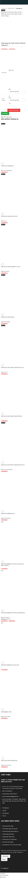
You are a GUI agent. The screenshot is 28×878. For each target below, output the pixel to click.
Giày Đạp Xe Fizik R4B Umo (7, 317)
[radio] (17, 61)
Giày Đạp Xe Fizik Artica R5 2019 (9, 216)
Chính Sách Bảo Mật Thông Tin (10, 831)
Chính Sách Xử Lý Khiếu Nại (9, 839)
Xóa (10, 103)
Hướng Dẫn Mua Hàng (8, 834)
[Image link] (6, 863)
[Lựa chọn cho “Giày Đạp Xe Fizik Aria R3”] (2, 163)
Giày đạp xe (19, 8)
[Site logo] (14, 2)
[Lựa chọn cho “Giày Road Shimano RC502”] (2, 511)
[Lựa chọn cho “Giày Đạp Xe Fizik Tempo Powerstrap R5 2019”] (2, 462)
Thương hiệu (5, 813)
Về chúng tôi (5, 808)
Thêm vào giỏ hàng (14, 110)
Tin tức (4, 816)
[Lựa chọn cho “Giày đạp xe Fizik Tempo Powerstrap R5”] (2, 414)
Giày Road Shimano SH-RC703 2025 (10, 665)
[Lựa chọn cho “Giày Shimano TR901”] (2, 709)
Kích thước (3, 99)
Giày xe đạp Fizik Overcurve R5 (9, 760)
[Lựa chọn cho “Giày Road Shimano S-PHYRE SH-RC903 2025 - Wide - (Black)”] (2, 561)
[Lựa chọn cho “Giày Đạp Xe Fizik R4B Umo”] (2, 314)
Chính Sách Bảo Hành (7, 826)
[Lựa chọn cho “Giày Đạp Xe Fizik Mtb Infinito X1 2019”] (2, 264)
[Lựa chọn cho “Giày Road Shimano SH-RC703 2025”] (2, 662)
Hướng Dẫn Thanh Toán (8, 836)
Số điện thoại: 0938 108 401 (9, 794)
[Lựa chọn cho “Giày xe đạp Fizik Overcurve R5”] (2, 758)
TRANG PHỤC (11, 8)
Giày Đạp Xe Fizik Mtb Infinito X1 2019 (10, 266)
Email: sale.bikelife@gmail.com (10, 796)
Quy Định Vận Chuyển (7, 842)
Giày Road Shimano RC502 (8, 513)
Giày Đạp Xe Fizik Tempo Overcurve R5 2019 (12, 367)
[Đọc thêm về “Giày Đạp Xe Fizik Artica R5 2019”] (2, 214)
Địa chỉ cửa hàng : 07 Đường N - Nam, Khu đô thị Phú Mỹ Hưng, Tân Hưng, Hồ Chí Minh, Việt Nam (14, 801)
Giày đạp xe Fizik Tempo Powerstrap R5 (11, 416)
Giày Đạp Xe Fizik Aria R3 (7, 166)
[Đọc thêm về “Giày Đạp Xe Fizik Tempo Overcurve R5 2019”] (2, 365)
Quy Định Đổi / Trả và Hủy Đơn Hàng (11, 844)
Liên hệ (4, 810)
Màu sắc (4, 72)
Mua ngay (5, 113)
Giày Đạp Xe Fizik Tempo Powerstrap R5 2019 (13, 465)
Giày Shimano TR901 (6, 712)
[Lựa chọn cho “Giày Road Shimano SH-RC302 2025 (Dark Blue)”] (2, 610)
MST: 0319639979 (7, 791)
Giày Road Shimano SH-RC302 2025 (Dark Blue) (13, 612)
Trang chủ (3, 8)
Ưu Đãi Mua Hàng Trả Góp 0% (10, 828)
